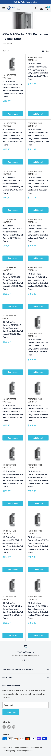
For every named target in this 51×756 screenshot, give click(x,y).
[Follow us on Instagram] (13, 727)
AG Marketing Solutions (24, 750)
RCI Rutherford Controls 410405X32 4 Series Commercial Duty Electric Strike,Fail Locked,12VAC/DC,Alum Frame (38, 281)
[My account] (41, 8)
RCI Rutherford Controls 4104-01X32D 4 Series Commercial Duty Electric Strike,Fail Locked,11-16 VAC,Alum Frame (38, 544)
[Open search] (36, 8)
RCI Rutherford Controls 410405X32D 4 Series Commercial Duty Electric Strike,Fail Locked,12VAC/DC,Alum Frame (12, 185)
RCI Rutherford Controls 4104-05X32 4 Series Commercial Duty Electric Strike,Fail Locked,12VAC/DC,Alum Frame (12, 544)
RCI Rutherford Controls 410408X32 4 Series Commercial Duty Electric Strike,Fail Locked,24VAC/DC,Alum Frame (12, 281)
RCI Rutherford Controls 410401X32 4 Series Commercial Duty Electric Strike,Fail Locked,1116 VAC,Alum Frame (12, 329)
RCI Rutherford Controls (9, 76)
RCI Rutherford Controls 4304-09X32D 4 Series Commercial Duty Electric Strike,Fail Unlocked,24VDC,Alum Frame (38, 413)
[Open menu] (3, 8)
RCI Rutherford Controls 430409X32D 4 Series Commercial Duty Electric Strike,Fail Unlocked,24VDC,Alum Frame (38, 71)
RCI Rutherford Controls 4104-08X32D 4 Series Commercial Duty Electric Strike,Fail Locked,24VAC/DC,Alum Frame (38, 478)
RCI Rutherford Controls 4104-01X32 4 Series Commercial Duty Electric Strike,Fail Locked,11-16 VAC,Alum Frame (12, 610)
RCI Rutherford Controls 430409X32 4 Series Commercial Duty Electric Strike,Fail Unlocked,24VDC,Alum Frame (12, 233)
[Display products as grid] (43, 51)
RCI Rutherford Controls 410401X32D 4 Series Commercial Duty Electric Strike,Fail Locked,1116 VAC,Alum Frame (38, 185)
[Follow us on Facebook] (4, 727)
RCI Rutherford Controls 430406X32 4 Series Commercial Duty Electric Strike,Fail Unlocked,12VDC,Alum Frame (38, 233)
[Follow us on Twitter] (9, 727)
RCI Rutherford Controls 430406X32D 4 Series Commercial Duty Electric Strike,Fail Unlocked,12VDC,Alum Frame (12, 137)
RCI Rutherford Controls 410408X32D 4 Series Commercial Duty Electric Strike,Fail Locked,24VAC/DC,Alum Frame (38, 137)
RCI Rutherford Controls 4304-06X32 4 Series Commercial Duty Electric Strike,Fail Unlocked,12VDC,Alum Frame (12, 478)
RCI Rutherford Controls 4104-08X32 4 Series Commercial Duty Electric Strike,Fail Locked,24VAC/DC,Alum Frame (38, 610)
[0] (46, 8)
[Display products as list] (47, 51)
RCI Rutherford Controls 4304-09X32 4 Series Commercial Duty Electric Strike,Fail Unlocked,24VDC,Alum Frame (38, 347)
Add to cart (13, 114)
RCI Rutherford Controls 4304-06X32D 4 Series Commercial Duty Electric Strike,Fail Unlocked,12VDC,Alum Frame (12, 413)
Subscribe (10, 712)
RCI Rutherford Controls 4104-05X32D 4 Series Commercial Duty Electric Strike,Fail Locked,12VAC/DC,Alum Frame (12, 89)
